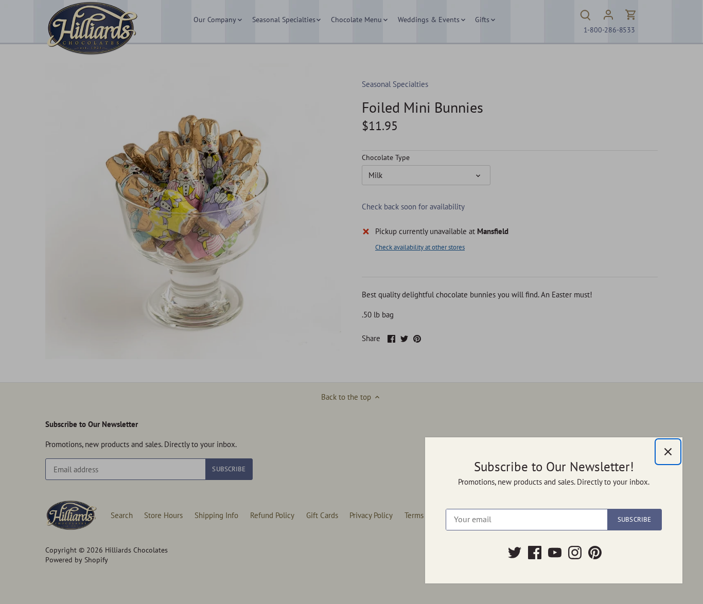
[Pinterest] (595, 552)
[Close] (668, 451)
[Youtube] (554, 552)
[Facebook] (534, 552)
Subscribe (634, 519)
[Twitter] (514, 552)
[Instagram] (575, 552)
